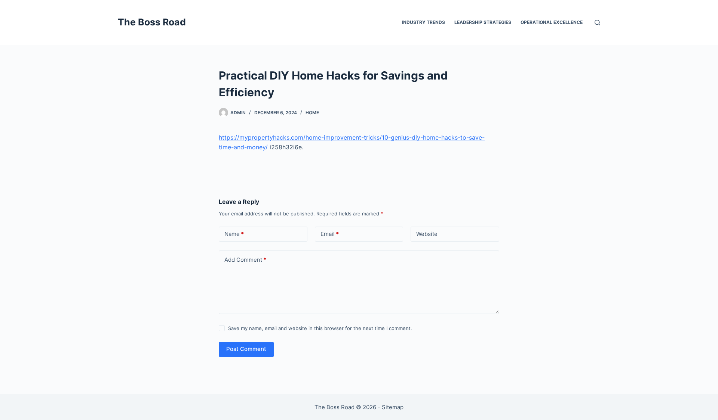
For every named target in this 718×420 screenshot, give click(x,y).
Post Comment (246, 348)
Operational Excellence (552, 22)
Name (234, 233)
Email (329, 233)
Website (427, 233)
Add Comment (245, 259)
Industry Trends (423, 22)
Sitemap (393, 407)
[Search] (597, 22)
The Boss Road (152, 22)
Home (312, 112)
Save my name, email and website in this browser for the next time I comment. (320, 328)
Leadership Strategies (482, 22)
